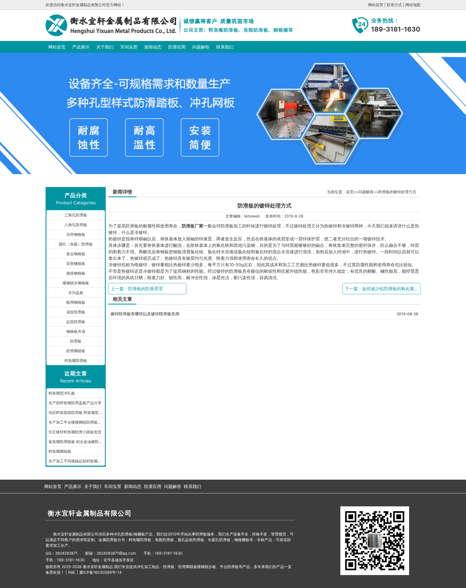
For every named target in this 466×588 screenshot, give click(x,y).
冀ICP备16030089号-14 (100, 572)
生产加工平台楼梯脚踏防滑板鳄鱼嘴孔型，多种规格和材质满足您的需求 (77, 422)
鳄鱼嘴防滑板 (75, 360)
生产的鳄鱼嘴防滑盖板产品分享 (75, 402)
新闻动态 (153, 47)
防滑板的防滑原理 (145, 288)
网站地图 (412, 4)
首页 (350, 191)
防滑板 (75, 341)
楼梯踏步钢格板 (76, 283)
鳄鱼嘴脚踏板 (60, 451)
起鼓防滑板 (75, 321)
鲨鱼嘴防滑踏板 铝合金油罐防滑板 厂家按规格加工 (77, 441)
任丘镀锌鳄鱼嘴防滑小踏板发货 (75, 432)
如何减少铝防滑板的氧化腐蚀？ (392, 288)
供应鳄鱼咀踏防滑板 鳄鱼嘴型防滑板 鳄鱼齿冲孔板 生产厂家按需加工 (77, 412)
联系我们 (225, 47)
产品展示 (81, 47)
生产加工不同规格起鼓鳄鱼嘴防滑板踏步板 (77, 461)
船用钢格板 (75, 302)
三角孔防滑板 (75, 215)
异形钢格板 (75, 263)
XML (72, 572)
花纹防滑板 (75, 312)
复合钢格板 (75, 253)
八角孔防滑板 (75, 224)
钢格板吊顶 (75, 331)
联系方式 (394, 4)
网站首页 (375, 4)
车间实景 (129, 47)
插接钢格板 (75, 273)
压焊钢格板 (75, 234)
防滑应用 (177, 47)
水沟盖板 (75, 292)
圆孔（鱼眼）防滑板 (76, 244)
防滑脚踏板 (75, 350)
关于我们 (105, 47)
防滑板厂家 (192, 226)
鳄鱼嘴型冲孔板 (62, 393)
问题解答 (201, 47)
